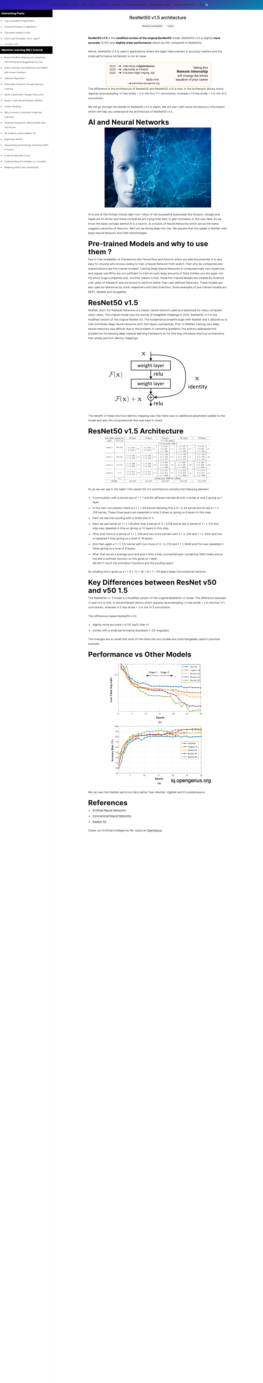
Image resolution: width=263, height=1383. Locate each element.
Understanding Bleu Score (17, 155)
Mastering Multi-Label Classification (21, 167)
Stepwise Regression (14, 78)
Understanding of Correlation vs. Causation (25, 161)
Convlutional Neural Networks (112, 816)
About (92, 5)
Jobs (83, 5)
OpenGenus (154, 830)
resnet (170, 26)
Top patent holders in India (17, 32)
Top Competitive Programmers (19, 20)
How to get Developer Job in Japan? (22, 38)
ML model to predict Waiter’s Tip (20, 133)
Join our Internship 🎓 (185, 5)
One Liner (104, 5)
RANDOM (116, 5)
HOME (74, 5)
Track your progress (135, 5)
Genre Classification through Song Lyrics (24, 94)
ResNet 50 (99, 821)
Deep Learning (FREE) (160, 5)
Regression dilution (13, 139)
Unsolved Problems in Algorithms (20, 26)
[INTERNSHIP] (11, 44)
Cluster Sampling (12, 106)
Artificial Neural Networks (109, 810)
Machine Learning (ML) (152, 26)
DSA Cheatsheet (60, 5)
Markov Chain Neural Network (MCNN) (23, 100)
